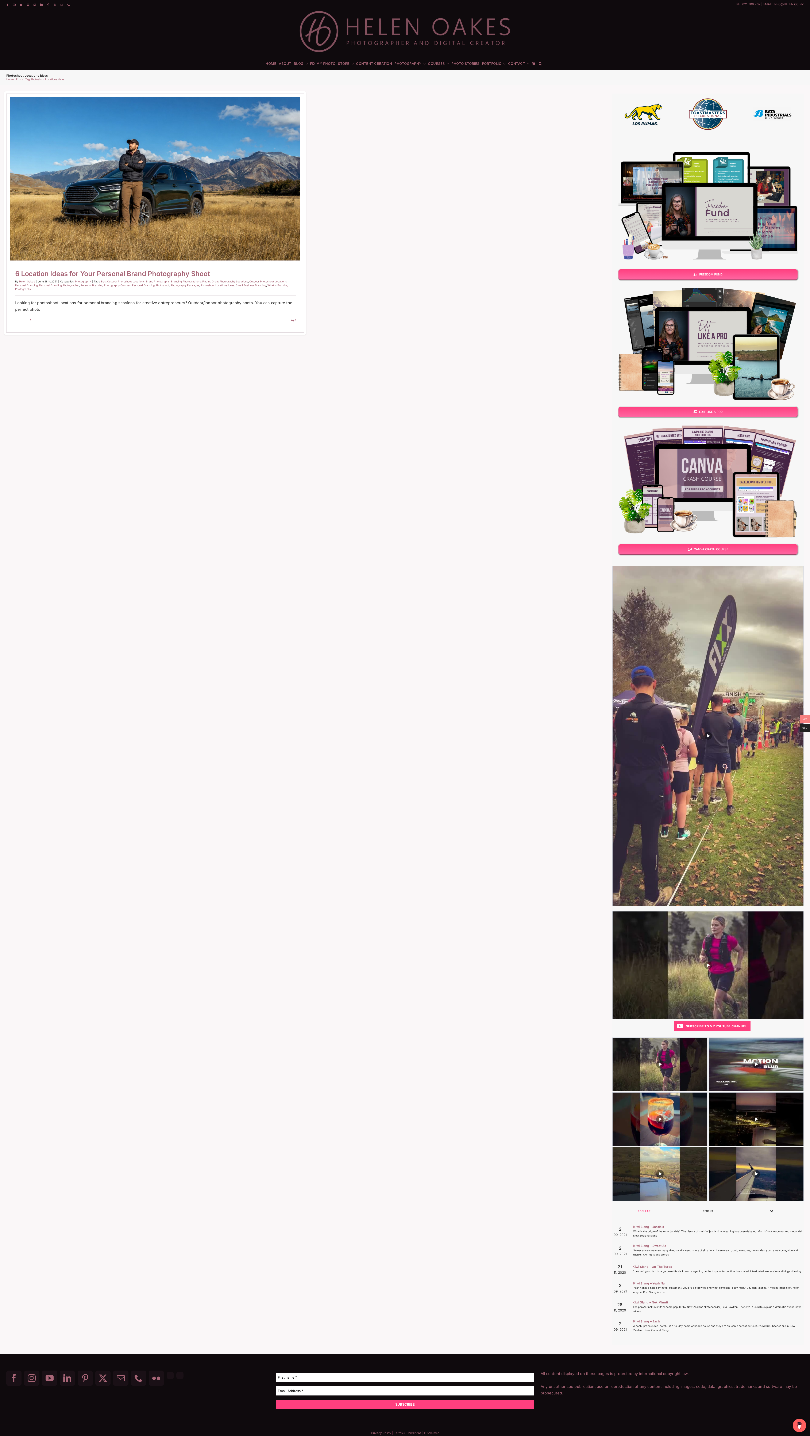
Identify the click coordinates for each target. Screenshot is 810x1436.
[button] (540, 63)
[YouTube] (49, 1378)
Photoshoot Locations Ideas (217, 285)
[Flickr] (156, 1378)
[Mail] (120, 1378)
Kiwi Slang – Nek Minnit (650, 1302)
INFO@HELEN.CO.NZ (789, 4)
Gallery (160, 172)
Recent (708, 1211)
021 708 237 (751, 4)
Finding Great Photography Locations (225, 281)
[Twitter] (103, 1378)
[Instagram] (31, 1378)
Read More (22, 320)
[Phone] (138, 1378)
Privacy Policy (381, 1433)
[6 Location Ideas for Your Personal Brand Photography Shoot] (155, 179)
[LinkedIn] (67, 1378)
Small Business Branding (251, 285)
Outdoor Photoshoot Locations (268, 281)
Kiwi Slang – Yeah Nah (650, 1283)
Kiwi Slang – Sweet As (649, 1246)
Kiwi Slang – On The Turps (652, 1266)
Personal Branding (26, 285)
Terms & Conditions (407, 1433)
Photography (155, 186)
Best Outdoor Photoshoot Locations (122, 281)
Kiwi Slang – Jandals (648, 1227)
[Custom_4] (180, 1375)
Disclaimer (431, 1433)
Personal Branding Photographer (59, 285)
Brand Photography (157, 281)
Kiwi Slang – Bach (646, 1321)
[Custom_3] (170, 1375)
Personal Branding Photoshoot (150, 285)
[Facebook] (14, 1378)
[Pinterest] (85, 1378)
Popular (644, 1211)
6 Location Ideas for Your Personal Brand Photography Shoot (150, 172)
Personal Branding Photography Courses (106, 285)
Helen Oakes (27, 281)
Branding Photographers (186, 281)
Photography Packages (185, 285)
